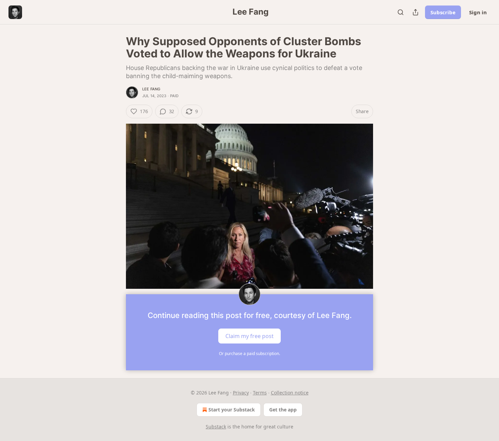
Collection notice (290, 392)
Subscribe (443, 12)
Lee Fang (151, 89)
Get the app (283, 409)
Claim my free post (249, 335)
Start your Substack (231, 409)
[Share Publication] (415, 12)
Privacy (241, 392)
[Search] (400, 12)
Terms (260, 392)
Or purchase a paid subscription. (249, 353)
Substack (216, 426)
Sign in (478, 12)
